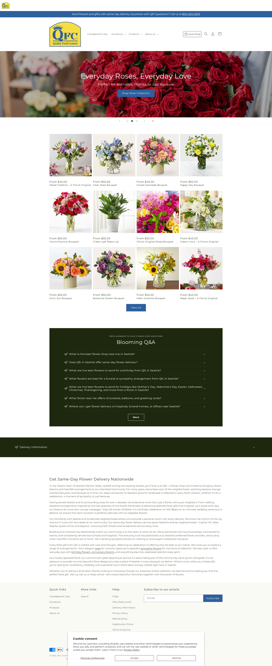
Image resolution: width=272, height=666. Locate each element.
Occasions (55, 602)
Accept (134, 658)
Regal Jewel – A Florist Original (199, 298)
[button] (118, 34)
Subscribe (212, 598)
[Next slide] (144, 121)
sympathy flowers (151, 548)
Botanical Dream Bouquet (108, 298)
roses (98, 548)
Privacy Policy (132, 649)
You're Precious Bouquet (64, 241)
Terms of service (121, 629)
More (136, 417)
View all (136, 307)
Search (84, 596)
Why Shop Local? (122, 602)
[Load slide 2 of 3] (132, 121)
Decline (176, 658)
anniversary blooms (102, 552)
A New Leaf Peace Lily (106, 241)
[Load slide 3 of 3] (136, 121)
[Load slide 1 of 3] (127, 121)
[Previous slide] (119, 121)
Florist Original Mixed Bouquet (155, 241)
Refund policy (120, 618)
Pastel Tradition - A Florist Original (70, 185)
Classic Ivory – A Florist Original (199, 241)
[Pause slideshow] (152, 121)
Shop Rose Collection (136, 93)
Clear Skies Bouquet (105, 185)
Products (54, 607)
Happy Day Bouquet (192, 185)
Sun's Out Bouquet (60, 298)
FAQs (115, 596)
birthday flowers (80, 552)
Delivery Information (123, 607)
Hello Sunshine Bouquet (151, 298)
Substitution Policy (122, 624)
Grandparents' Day (59, 596)
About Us (54, 613)
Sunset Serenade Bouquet (152, 185)
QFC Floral (62, 655)
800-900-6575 (191, 14)
